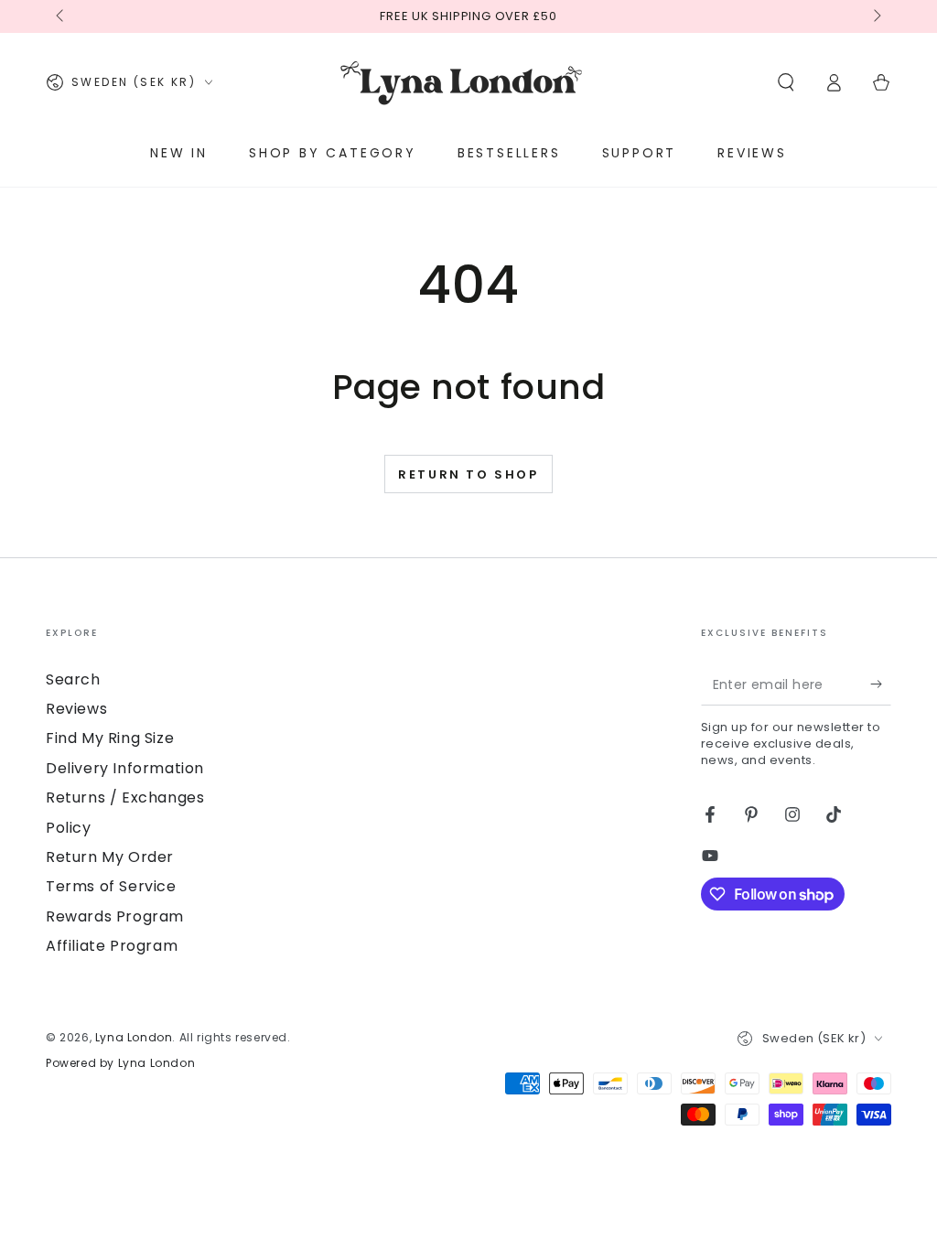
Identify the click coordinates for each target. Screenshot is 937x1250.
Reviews (76, 708)
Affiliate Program (112, 945)
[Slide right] (875, 16)
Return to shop (468, 474)
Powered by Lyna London (120, 1063)
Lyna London (134, 1037)
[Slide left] (61, 16)
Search (73, 679)
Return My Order (110, 856)
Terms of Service (111, 886)
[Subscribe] (880, 684)
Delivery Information (125, 768)
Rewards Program (115, 916)
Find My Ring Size (110, 738)
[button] (786, 82)
